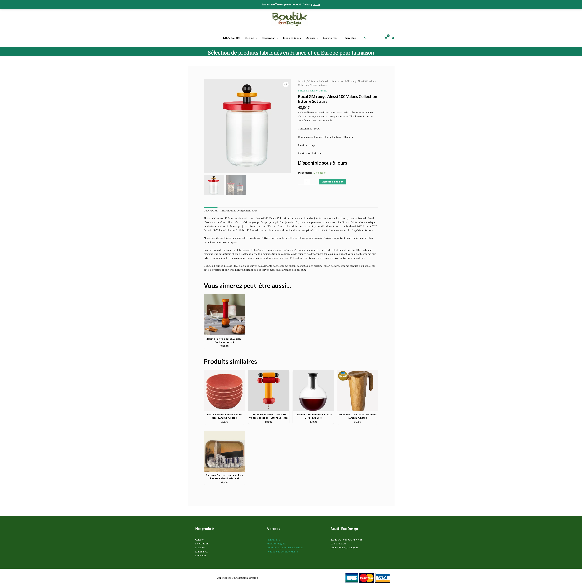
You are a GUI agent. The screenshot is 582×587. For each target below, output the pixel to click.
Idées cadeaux (292, 38)
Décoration (268, 38)
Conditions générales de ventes (285, 547)
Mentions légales (276, 543)
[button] (365, 38)
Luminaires (330, 38)
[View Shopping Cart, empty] (386, 38)
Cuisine (249, 38)
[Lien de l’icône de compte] (393, 38)
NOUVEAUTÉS (231, 38)
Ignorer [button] (315, 4)
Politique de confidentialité (282, 551)
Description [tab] (210, 210)
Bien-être (350, 38)
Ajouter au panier (332, 181)
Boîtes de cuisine (328, 81)
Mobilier (310, 38)
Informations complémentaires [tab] (239, 210)
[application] (255, 38)
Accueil (302, 81)
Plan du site (273, 539)
